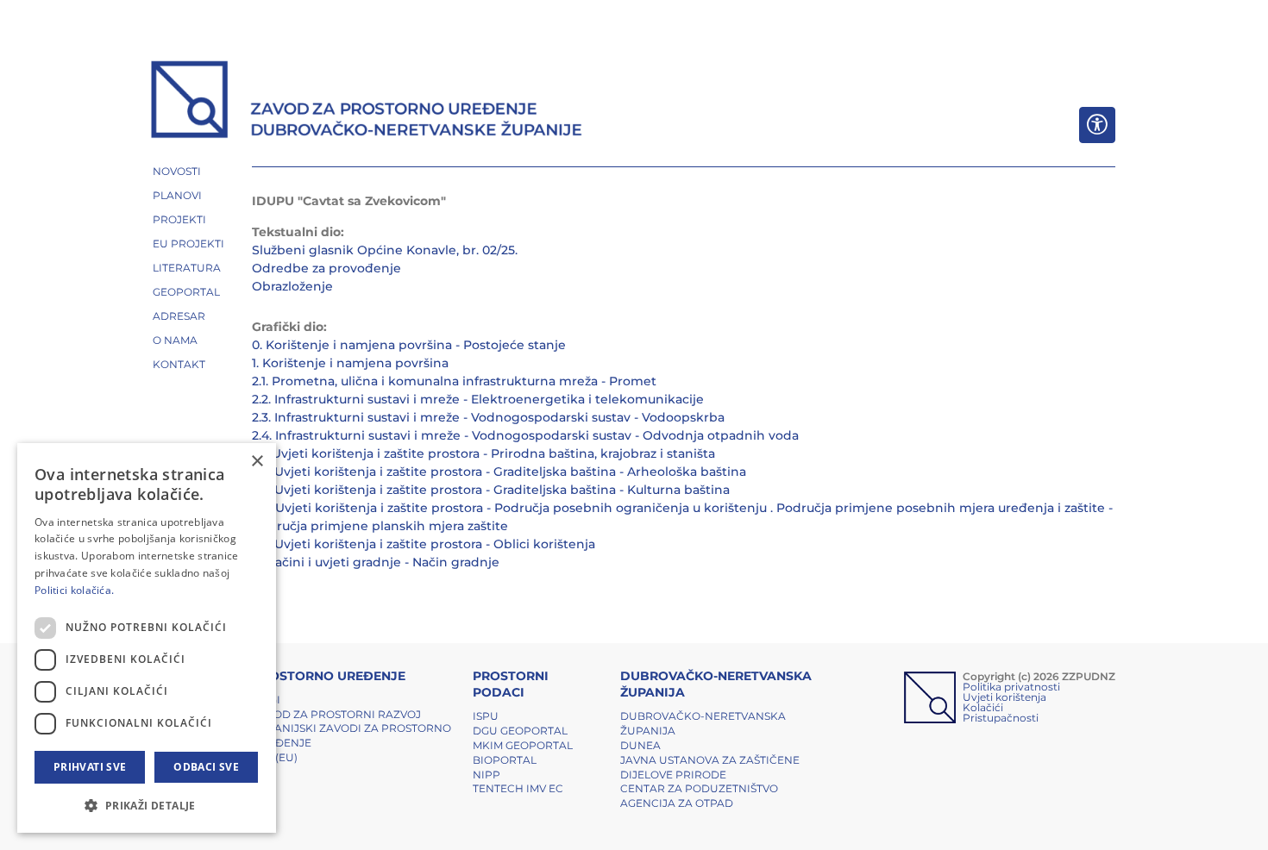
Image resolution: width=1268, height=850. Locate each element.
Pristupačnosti (1001, 717)
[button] (147, 805)
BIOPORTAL (505, 759)
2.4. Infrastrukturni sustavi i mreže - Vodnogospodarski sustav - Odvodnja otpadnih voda (525, 435)
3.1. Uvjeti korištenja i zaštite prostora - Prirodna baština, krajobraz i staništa (483, 453)
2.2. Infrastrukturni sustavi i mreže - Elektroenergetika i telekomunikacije (478, 399)
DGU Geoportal (520, 730)
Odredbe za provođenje (326, 268)
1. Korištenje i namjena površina (350, 363)
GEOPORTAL (186, 291)
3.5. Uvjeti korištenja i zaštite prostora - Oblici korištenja (423, 544)
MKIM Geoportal (523, 745)
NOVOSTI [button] (177, 171)
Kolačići (983, 707)
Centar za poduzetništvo (699, 788)
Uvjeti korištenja (1004, 697)
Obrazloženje (292, 286)
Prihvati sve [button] (90, 766)
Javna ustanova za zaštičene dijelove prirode (710, 767)
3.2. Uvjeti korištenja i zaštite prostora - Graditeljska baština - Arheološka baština (499, 471)
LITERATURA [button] (187, 267)
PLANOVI (177, 195)
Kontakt (179, 364)
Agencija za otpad (676, 803)
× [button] (256, 461)
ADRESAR (179, 315)
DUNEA (640, 745)
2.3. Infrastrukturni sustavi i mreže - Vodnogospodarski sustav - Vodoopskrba (488, 417)
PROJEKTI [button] (179, 219)
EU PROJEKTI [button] (188, 243)
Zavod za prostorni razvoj (336, 714)
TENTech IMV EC (518, 788)
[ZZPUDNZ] (367, 101)
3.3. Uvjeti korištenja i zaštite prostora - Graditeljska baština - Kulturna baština (491, 489)
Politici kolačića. (74, 590)
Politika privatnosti (1011, 686)
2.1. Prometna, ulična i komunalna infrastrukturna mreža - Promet (454, 381)
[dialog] (146, 638)
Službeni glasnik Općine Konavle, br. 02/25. (385, 250)
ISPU (486, 715)
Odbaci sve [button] (206, 766)
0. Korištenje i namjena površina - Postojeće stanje (409, 345)
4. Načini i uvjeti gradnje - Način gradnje (375, 562)
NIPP (486, 774)
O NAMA (175, 340)
